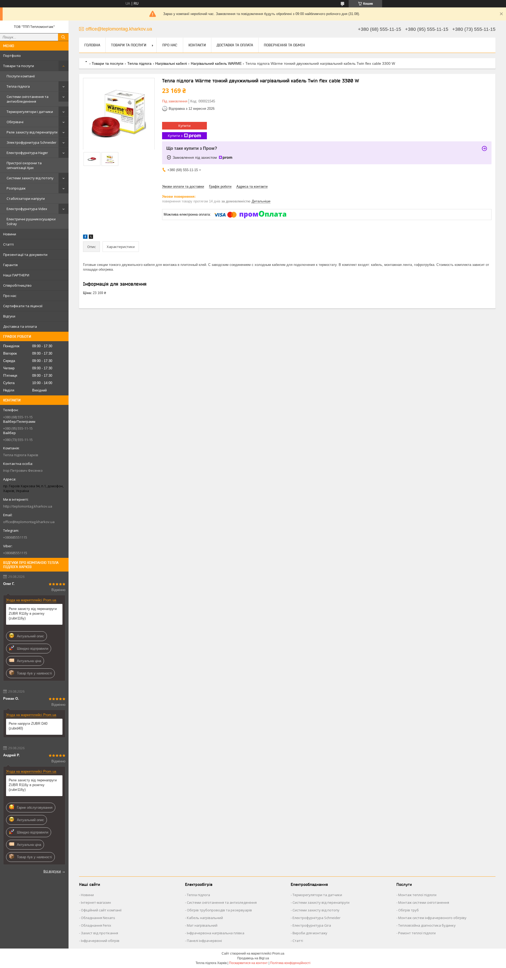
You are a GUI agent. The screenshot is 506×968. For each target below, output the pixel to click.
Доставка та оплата (20, 326)
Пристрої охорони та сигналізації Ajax (24, 165)
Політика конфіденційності (290, 963)
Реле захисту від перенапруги (32, 132)
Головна (92, 45)
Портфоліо (12, 55)
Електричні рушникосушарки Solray (31, 221)
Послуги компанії (21, 76)
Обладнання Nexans (98, 917)
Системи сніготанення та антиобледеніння (27, 99)
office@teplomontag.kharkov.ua (29, 521)
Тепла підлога (18, 86)
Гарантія (10, 264)
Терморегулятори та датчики (317, 894)
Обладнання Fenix (96, 925)
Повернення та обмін (284, 45)
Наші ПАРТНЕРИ (16, 275)
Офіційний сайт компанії (101, 910)
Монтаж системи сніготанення (423, 902)
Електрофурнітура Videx (27, 208)
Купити (184, 125)
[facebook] (85, 238)
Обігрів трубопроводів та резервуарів (219, 910)
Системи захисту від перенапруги (321, 902)
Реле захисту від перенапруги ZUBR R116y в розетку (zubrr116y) (33, 613)
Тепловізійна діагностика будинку (427, 925)
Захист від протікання (99, 933)
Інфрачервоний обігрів (100, 940)
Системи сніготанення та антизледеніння (222, 902)
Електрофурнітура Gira (312, 925)
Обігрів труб (408, 910)
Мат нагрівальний (202, 925)
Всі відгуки (52, 871)
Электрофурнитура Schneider (31, 142)
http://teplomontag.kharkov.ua (27, 506)
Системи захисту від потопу (30, 178)
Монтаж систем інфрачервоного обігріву (432, 917)
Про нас (9, 295)
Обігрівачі (15, 122)
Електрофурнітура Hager (27, 152)
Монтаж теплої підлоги (417, 894)
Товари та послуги (18, 65)
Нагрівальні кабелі (171, 63)
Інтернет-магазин (96, 902)
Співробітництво (17, 285)
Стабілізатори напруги (26, 198)
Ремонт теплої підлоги (417, 933)
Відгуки (9, 316)
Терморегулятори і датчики (30, 111)
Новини (9, 234)
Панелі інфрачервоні (204, 940)
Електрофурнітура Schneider (316, 917)
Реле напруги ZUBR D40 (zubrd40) (28, 726)
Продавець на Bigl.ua (253, 958)
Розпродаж (16, 188)
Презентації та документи (25, 254)
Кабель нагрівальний (205, 917)
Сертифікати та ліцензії (22, 306)
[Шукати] (63, 37)
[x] (91, 238)
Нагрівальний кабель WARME (216, 63)
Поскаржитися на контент (248, 963)
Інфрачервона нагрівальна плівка (215, 933)
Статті (8, 244)
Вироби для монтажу (310, 933)
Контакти (197, 45)
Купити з (175, 135)
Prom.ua (278, 953)
